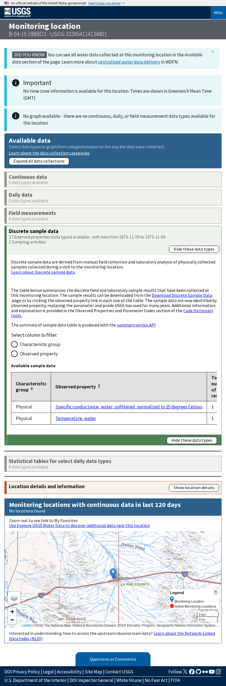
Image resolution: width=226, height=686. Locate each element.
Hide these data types (194, 249)
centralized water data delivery (129, 62)
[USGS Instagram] (218, 673)
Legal (48, 672)
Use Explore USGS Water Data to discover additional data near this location (79, 525)
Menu (218, 12)
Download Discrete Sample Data (182, 295)
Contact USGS (119, 672)
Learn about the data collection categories (49, 152)
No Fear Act (156, 680)
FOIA (175, 680)
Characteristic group (40, 344)
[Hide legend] (216, 592)
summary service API (136, 325)
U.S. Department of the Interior (35, 680)
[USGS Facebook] (192, 673)
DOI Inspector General (91, 680)
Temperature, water (75, 418)
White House (129, 680)
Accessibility (69, 672)
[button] (113, 573)
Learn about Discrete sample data (43, 272)
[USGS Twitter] (185, 673)
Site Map (93, 672)
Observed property (39, 354)
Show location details (194, 487)
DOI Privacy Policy (22, 672)
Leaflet (26, 625)
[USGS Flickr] (205, 673)
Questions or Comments (113, 659)
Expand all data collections (39, 161)
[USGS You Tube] (211, 673)
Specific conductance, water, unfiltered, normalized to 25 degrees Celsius (128, 407)
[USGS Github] (198, 673)
